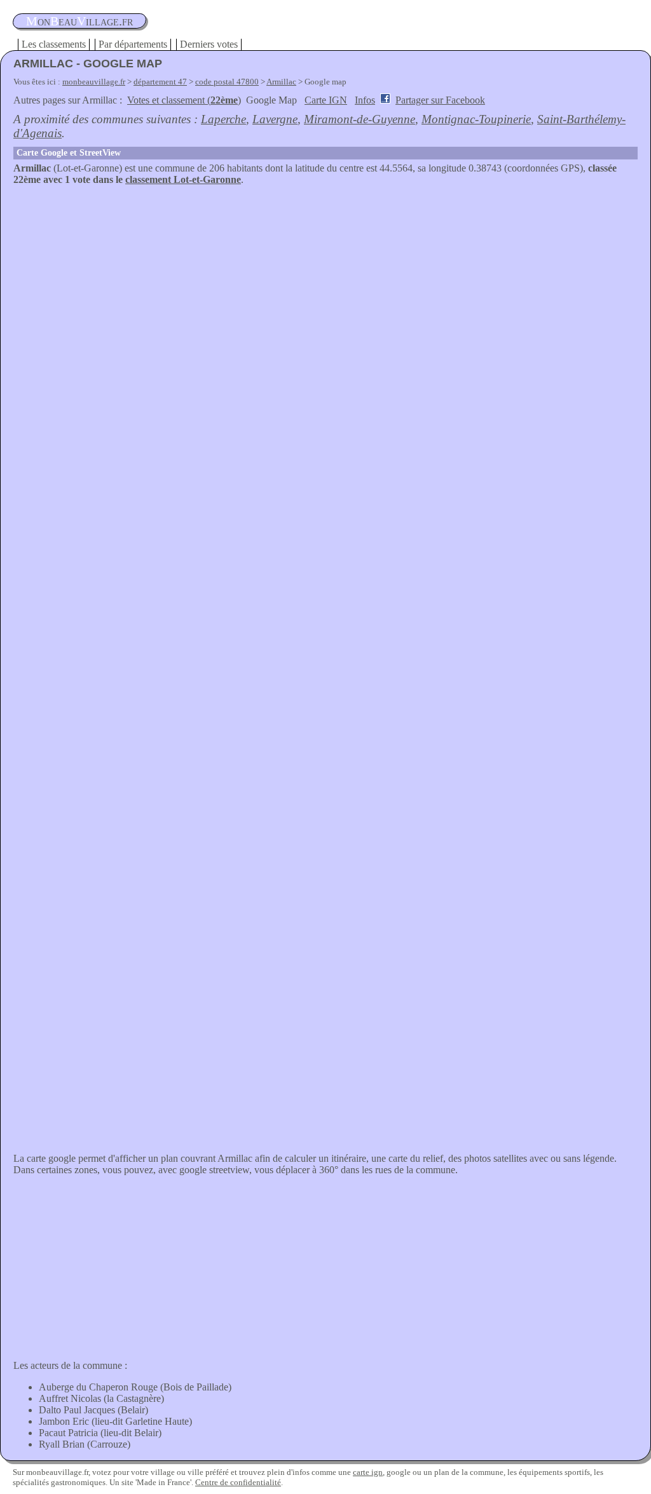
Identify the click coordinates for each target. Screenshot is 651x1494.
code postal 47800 (227, 81)
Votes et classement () (184, 100)
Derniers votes (209, 44)
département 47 (160, 81)
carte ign (368, 1472)
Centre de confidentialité (238, 1482)
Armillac (281, 81)
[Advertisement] (325, 281)
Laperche (223, 119)
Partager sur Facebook (440, 100)
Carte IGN (326, 100)
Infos (365, 100)
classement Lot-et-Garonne (183, 179)
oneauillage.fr (79, 21)
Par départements (133, 44)
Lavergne (275, 119)
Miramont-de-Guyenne (359, 119)
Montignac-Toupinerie (476, 119)
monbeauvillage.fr (93, 81)
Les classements (54, 44)
